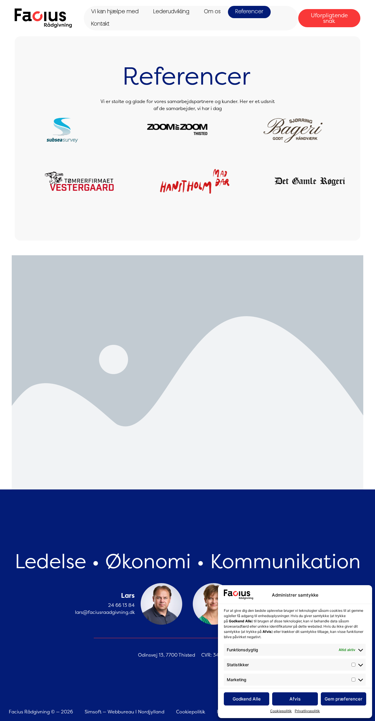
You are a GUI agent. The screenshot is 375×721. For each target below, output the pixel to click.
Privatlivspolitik (307, 711)
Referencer (249, 12)
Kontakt (100, 24)
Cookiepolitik (281, 711)
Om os (212, 12)
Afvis (295, 699)
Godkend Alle (247, 699)
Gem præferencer (343, 699)
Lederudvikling (171, 12)
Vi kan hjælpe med (115, 12)
